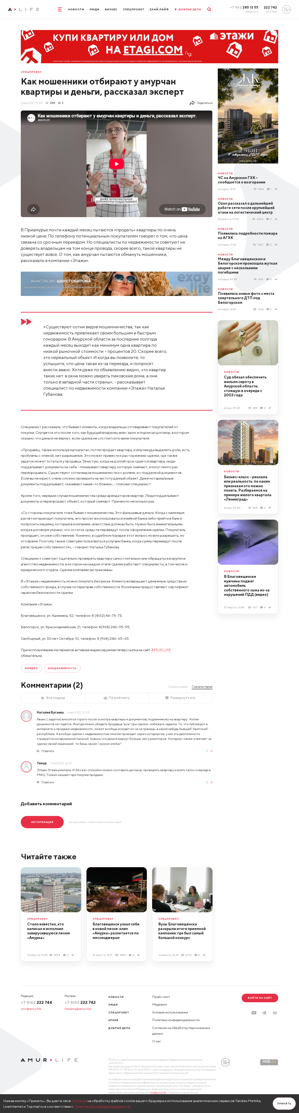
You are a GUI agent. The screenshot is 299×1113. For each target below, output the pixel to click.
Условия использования (170, 1012)
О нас (156, 1041)
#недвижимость (62, 668)
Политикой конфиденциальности (102, 1106)
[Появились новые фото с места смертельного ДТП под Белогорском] (276, 309)
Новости (76, 9)
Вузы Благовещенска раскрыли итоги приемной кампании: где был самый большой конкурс (182, 931)
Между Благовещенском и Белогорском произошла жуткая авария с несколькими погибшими (247, 266)
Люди (94, 9)
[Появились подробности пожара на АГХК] (276, 244)
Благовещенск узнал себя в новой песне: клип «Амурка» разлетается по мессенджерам (116, 931)
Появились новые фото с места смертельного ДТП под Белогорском (246, 298)
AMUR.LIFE (161, 650)
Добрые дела (119, 1028)
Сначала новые (178, 686)
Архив (113, 1020)
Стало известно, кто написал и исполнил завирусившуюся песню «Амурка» (48, 931)
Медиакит (159, 1004)
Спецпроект (133, 9)
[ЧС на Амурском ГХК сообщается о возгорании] (276, 189)
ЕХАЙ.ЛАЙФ (159, 9)
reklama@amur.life (78, 1009)
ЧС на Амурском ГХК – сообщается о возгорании (241, 180)
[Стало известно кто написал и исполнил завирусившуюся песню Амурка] (73, 955)
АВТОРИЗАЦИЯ (42, 822)
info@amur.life (31, 1009)
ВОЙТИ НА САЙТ (260, 997)
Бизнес (111, 9)
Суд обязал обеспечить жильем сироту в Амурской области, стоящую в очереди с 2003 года (245, 386)
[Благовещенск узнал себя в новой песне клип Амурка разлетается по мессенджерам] (139, 955)
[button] (275, 1013)
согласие (79, 1101)
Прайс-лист (161, 997)
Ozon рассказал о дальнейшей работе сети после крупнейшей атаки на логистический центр (246, 208)
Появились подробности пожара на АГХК (248, 235)
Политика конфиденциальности (176, 1020)
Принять (284, 1103)
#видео (31, 668)
